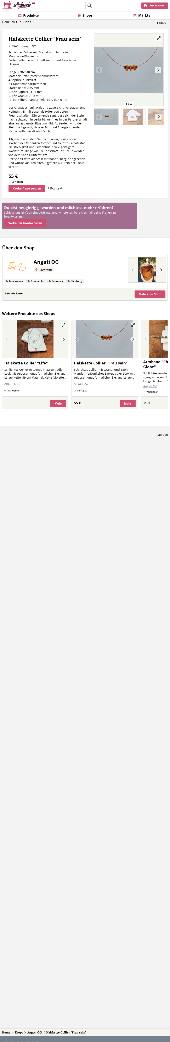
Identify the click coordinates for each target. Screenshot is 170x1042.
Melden (162, 435)
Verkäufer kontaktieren (25, 223)
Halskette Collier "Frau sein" (66, 1032)
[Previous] (133, 270)
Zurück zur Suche (17, 22)
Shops (19, 1032)
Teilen (161, 23)
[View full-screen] (158, 38)
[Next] (158, 70)
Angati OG (35, 1032)
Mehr (150, 294)
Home (6, 1032)
